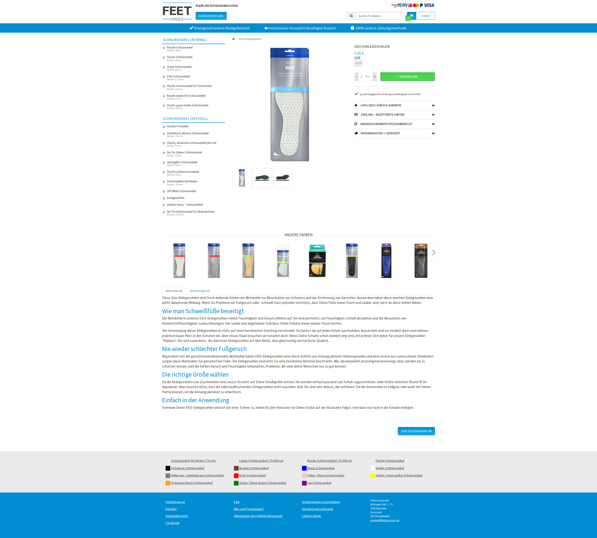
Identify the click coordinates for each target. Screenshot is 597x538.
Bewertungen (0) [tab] (200, 290)
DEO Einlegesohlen (250, 39)
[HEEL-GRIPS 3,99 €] (283, 260)
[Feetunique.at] (177, 11)
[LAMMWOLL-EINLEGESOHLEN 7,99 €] (179, 260)
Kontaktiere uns (211, 16)
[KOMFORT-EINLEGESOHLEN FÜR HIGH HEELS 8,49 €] (421, 260)
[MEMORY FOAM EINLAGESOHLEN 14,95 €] (352, 260)
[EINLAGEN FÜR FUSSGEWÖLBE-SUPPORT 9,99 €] (317, 260)
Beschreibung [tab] (174, 290)
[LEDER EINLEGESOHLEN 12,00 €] (248, 260)
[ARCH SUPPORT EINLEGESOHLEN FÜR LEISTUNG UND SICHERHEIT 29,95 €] (386, 260)
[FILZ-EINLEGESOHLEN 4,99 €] (214, 260)
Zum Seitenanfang (415, 431)
